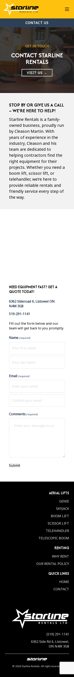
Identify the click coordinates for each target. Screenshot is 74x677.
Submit (14, 465)
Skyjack (62, 508)
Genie (64, 501)
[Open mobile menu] (67, 9)
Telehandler (57, 530)
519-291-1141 (19, 313)
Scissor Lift (58, 523)
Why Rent (60, 556)
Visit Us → (37, 72)
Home (64, 581)
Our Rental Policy (52, 563)
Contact (61, 589)
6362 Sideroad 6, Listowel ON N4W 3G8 (32, 303)
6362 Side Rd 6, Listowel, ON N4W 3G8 (50, 644)
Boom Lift (60, 516)
